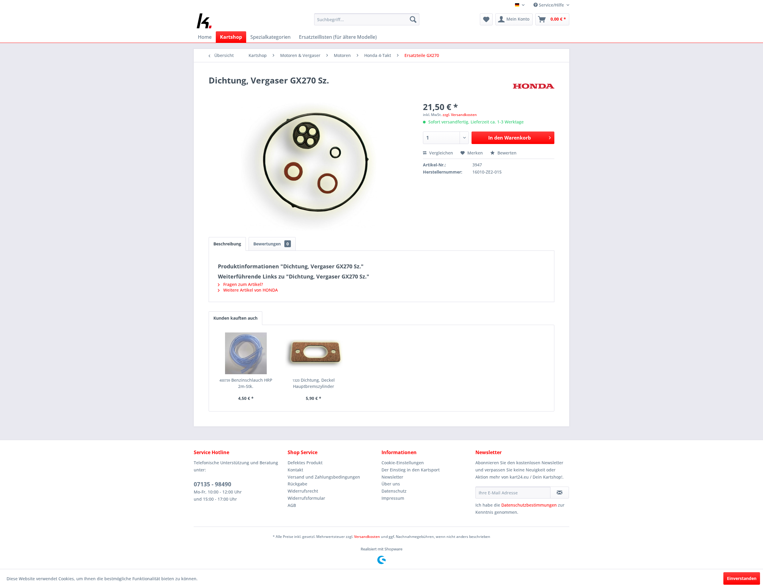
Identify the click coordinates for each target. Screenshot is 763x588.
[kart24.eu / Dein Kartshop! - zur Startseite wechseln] (204, 20)
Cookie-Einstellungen (403, 462)
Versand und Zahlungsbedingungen (324, 477)
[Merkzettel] (486, 19)
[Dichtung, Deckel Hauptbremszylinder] (313, 353)
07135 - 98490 (212, 484)
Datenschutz (394, 491)
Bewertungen (271, 244)
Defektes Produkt (305, 462)
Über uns (391, 484)
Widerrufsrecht (303, 491)
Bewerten (506, 153)
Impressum (393, 498)
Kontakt (295, 470)
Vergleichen (440, 153)
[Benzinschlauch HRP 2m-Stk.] (245, 353)
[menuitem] (366, 19)
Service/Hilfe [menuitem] (551, 5)
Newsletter (392, 477)
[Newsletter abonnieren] (559, 493)
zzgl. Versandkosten (460, 114)
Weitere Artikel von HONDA (250, 290)
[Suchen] (413, 19)
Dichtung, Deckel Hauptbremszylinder (313, 383)
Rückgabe (297, 484)
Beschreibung (227, 244)
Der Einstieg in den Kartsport (411, 470)
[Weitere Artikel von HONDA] (533, 86)
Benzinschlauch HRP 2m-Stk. (245, 383)
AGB (292, 505)
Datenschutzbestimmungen (529, 505)
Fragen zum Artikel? (242, 284)
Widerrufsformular (306, 498)
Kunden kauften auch (235, 318)
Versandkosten (367, 536)
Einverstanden (741, 578)
